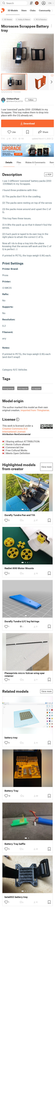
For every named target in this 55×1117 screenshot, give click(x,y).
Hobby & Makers (24, 19)
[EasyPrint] (31, 3)
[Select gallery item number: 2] (25, 509)
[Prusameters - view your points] (37, 3)
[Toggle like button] (6, 520)
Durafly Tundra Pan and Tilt (20, 515)
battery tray (11, 737)
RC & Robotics (41, 19)
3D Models (8, 19)
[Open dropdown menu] (51, 26)
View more (46, 467)
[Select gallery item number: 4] (29, 509)
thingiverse (8, 388)
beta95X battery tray (16, 897)
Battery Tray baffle (15, 843)
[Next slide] (51, 82)
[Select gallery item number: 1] (22, 509)
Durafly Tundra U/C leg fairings (22, 621)
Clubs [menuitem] (33, 10)
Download (29, 123)
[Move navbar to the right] (52, 10)
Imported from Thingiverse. (35, 410)
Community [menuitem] (44, 10)
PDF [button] (50, 174)
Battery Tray (11, 790)
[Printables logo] (3, 10)
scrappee (36, 388)
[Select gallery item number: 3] (27, 509)
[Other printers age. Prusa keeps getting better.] (27, 150)
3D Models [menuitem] (13, 10)
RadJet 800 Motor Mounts (19, 568)
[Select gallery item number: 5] (31, 509)
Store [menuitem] (24, 10)
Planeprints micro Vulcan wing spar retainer (25, 674)
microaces (23, 388)
